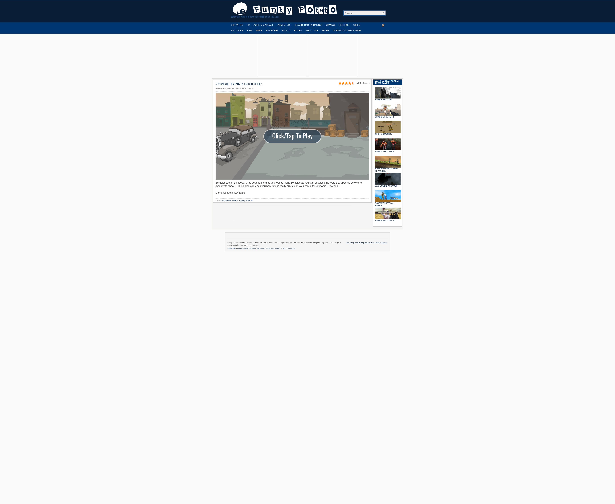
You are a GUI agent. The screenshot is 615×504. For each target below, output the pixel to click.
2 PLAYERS (237, 25)
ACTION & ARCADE (264, 25)
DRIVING (330, 25)
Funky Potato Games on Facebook (251, 248)
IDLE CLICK (237, 30)
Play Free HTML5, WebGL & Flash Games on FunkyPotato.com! (285, 9)
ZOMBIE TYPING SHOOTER (239, 84)
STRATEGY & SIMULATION (347, 30)
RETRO (298, 30)
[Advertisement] (282, 56)
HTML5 (235, 200)
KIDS (249, 30)
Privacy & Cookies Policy (276, 248)
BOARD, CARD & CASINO (308, 25)
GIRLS (356, 25)
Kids (251, 88)
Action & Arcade (240, 88)
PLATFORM (272, 30)
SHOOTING (312, 30)
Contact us (291, 248)
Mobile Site (231, 248)
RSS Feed (383, 25)
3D (248, 25)
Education (226, 200)
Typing (242, 200)
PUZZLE (286, 30)
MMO (259, 30)
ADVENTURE (284, 25)
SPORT (325, 30)
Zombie (249, 200)
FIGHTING (344, 25)
